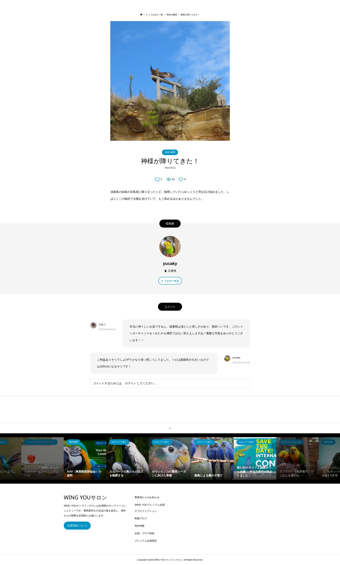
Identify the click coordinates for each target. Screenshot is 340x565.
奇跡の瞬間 (170, 152)
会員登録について (77, 525)
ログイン (130, 383)
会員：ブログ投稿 (144, 533)
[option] (42, 458)
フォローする (171, 280)
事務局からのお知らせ (147, 497)
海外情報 (139, 525)
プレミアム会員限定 (146, 540)
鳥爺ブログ (141, 518)
